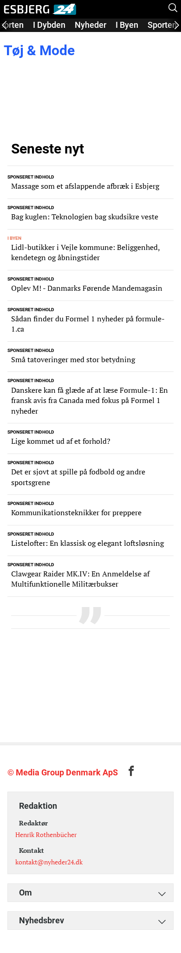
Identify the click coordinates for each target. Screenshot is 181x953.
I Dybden (49, 25)
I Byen (127, 25)
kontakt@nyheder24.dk (49, 861)
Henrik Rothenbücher (46, 834)
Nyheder (90, 25)
